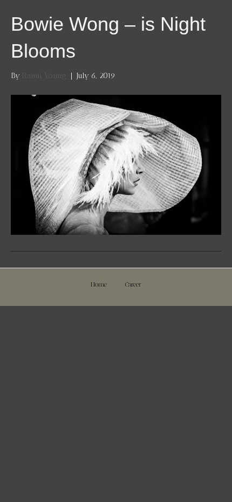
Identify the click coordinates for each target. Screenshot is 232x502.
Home (99, 284)
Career (133, 284)
